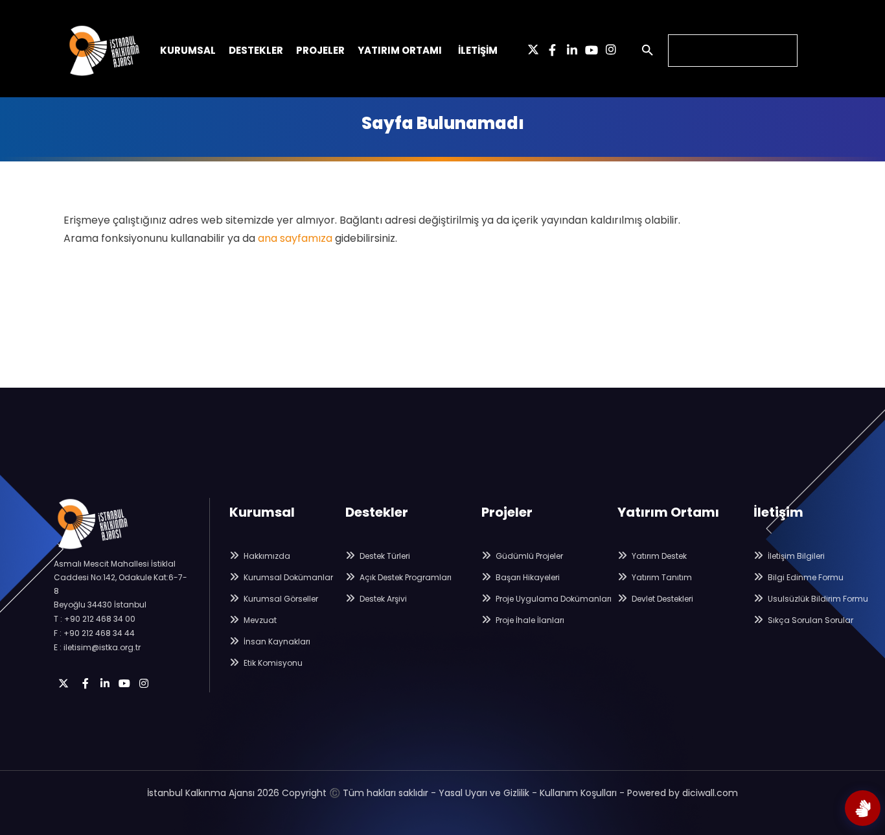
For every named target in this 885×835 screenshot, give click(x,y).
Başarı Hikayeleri (527, 577)
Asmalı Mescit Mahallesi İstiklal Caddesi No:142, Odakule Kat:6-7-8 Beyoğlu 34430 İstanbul (120, 584)
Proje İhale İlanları (529, 620)
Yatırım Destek (658, 555)
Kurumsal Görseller (280, 598)
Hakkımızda (266, 555)
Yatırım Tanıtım (661, 577)
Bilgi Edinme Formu (805, 577)
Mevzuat (259, 620)
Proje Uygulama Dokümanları (553, 598)
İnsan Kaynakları (276, 641)
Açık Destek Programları (405, 577)
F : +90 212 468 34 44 (94, 633)
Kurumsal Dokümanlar (287, 577)
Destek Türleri (384, 555)
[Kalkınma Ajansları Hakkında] (862, 808)
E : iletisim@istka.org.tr (97, 647)
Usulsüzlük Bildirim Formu (817, 598)
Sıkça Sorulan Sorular (809, 620)
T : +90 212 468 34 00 (94, 618)
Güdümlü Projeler (528, 555)
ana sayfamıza (295, 238)
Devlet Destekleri (661, 598)
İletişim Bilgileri (795, 555)
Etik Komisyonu (272, 662)
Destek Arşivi (382, 598)
